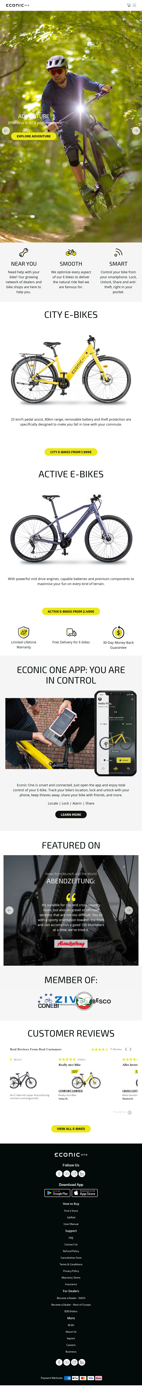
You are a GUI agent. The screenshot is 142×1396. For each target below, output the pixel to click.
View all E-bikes (71, 1129)
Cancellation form (71, 1257)
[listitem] (37, 1081)
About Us (71, 1331)
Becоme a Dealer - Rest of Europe (71, 1304)
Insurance (71, 1284)
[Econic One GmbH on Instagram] (74, 1174)
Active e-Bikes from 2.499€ (71, 611)
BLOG (71, 1325)
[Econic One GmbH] (61, 5)
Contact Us (71, 1244)
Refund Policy (71, 1251)
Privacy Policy (71, 1270)
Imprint (71, 1338)
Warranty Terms (71, 1277)
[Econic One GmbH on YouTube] (66, 1174)
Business (71, 1351)
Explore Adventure (34, 136)
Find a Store (71, 1210)
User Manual (71, 1223)
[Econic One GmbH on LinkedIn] (82, 1174)
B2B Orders (71, 1311)
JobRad (71, 1217)
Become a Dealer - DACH (71, 1298)
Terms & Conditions (71, 1264)
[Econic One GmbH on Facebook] (59, 1174)
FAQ (71, 1237)
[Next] (136, 131)
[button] (126, 1049)
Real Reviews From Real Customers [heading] (36, 1049)
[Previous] (6, 131)
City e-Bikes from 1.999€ (71, 452)
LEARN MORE (71, 814)
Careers (71, 1344)
